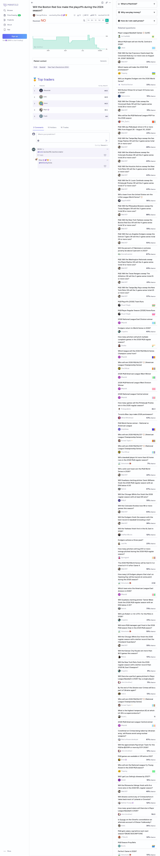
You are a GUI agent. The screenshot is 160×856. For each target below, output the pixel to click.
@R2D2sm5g (43, 163)
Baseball (42, 67)
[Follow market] (102, 2)
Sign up (15, 36)
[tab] (38, 127)
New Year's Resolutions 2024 (58, 67)
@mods (40, 152)
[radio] (88, 20)
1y (43, 149)
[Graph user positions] (84, 20)
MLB (35, 67)
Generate (103, 61)
